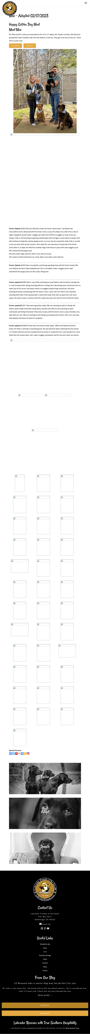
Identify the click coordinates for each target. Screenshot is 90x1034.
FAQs (45, 959)
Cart (45, 952)
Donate (45, 846)
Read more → (45, 995)
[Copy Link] (25, 753)
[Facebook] (10, 753)
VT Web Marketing (71, 1028)
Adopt (29, 46)
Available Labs (45, 944)
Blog (45, 967)
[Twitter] (13, 753)
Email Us (45, 924)
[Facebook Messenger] (22, 753)
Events (45, 970)
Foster (15, 46)
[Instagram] (28, 753)
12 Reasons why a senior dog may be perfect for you (45, 983)
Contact (45, 963)
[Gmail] (19, 753)
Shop (45, 948)
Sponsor (45, 1013)
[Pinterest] (16, 753)
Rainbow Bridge (45, 955)
